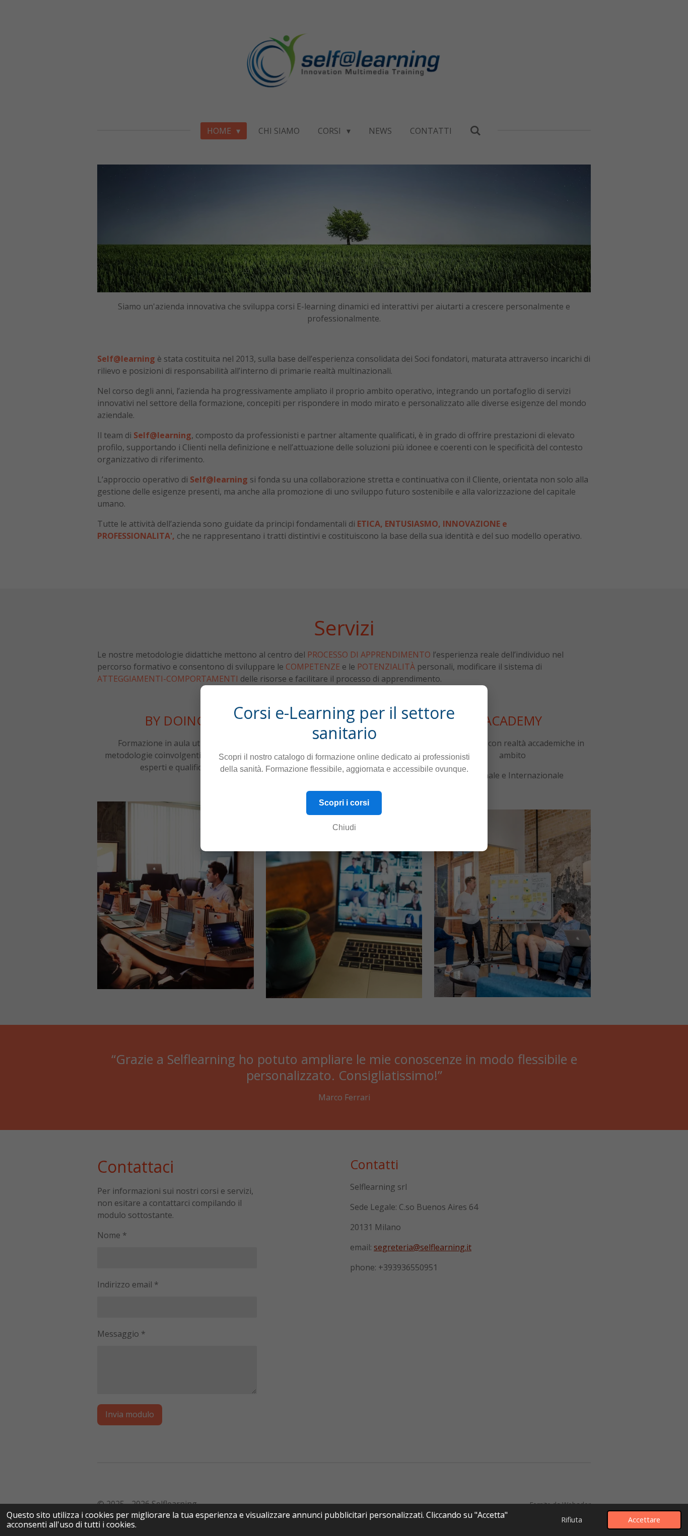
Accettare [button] (644, 1519)
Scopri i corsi (344, 802)
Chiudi (344, 827)
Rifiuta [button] (571, 1519)
